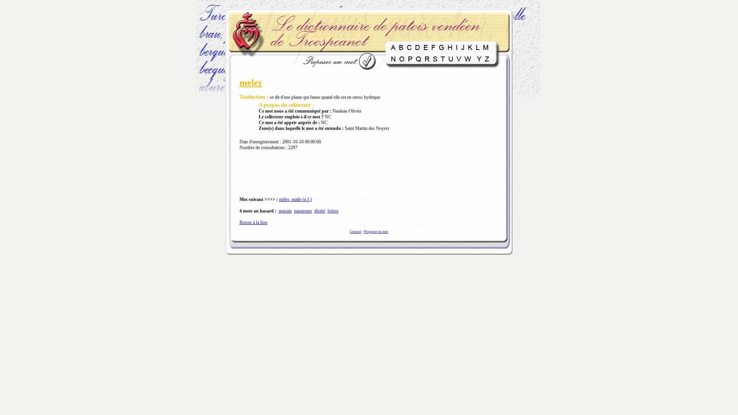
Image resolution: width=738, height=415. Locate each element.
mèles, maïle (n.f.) (295, 199)
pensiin (285, 211)
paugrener (303, 211)
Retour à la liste (253, 222)
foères (333, 211)
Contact (355, 232)
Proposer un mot (376, 232)
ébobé (319, 211)
